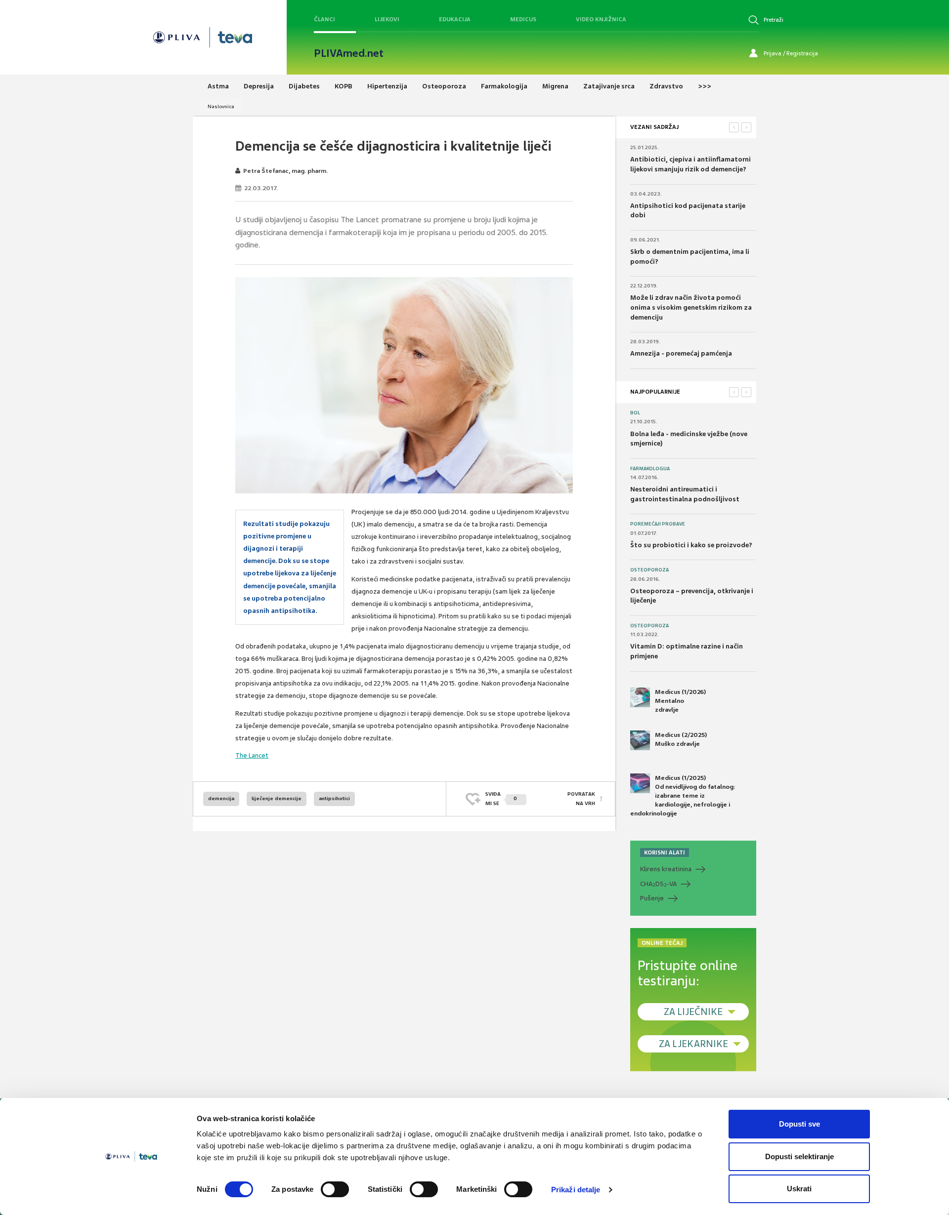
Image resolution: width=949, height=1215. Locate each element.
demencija (221, 798)
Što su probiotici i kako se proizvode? (691, 545)
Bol (635, 413)
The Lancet (251, 755)
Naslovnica (221, 106)
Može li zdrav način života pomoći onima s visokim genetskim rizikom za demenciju (691, 307)
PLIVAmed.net (349, 53)
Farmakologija (650, 469)
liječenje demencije (277, 798)
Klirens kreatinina (665, 869)
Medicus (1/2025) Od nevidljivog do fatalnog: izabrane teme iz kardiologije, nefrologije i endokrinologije (682, 796)
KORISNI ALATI (664, 852)
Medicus (523, 19)
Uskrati (799, 1188)
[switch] (335, 1189)
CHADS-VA (658, 884)
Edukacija (455, 19)
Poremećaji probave (657, 524)
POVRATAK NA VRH (581, 798)
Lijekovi (387, 19)
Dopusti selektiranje (799, 1156)
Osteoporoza (649, 570)
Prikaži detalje (576, 1189)
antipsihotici (334, 798)
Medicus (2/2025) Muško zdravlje (681, 739)
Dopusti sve (799, 1124)
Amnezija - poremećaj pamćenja (681, 353)
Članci (324, 19)
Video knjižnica (601, 19)
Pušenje (652, 898)
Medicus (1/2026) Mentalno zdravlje (680, 701)
